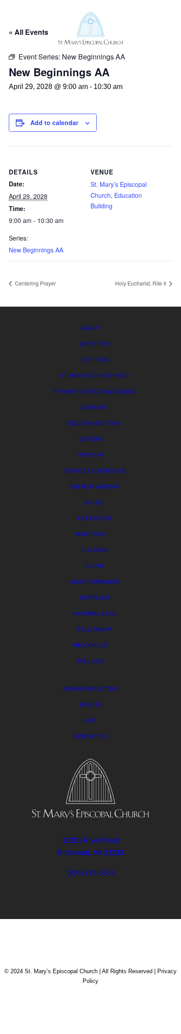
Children (95, 550)
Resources (91, 645)
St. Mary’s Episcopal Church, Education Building (118, 195)
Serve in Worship (94, 487)
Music (94, 503)
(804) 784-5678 (91, 873)
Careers (95, 407)
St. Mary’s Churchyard (94, 376)
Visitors (91, 439)
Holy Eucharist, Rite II (141, 283)
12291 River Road (90, 840)
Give (90, 721)
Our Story (94, 344)
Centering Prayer (35, 283)
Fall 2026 (91, 661)
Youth (94, 566)
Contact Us (91, 737)
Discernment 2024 (94, 423)
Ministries (90, 534)
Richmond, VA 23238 (90, 852)
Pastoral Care (94, 614)
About (91, 328)
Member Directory (91, 689)
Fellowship (95, 629)
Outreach (94, 598)
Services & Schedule (94, 471)
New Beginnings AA (36, 249)
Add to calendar (54, 122)
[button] (161, 27)
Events (90, 705)
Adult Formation (94, 582)
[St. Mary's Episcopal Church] (90, 28)
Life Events (94, 518)
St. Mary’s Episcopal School (94, 392)
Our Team (95, 360)
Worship (90, 455)
